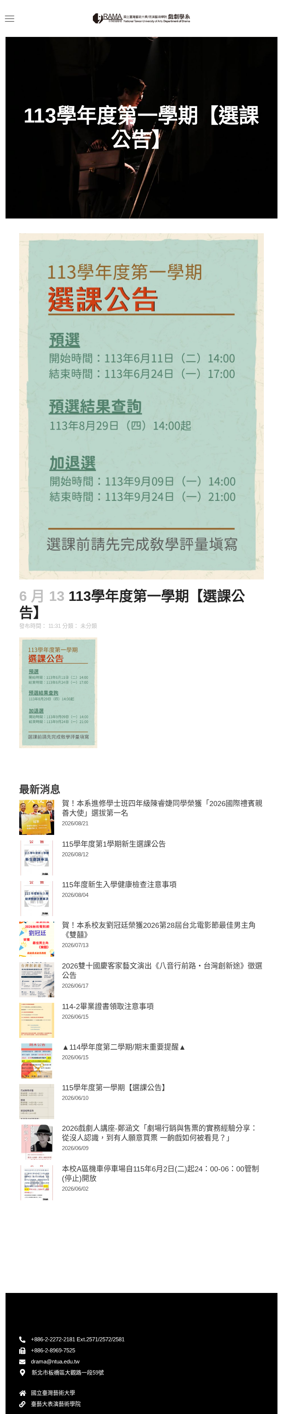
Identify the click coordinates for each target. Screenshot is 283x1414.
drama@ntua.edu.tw (55, 1361)
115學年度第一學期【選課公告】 (115, 1088)
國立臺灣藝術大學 (53, 1393)
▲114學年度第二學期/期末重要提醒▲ (124, 1047)
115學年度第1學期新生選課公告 (114, 844)
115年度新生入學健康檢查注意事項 (119, 885)
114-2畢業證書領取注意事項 (108, 1006)
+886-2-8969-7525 (53, 1350)
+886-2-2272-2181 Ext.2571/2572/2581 (78, 1339)
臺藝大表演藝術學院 (56, 1404)
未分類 (88, 626)
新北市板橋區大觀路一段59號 (68, 1372)
